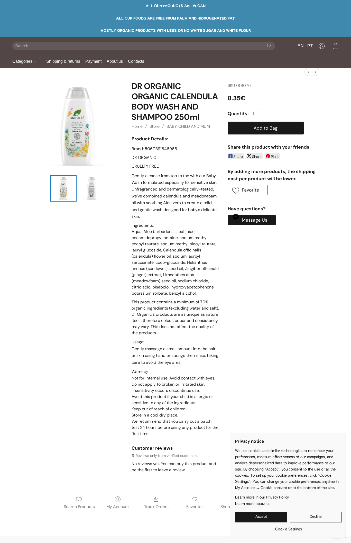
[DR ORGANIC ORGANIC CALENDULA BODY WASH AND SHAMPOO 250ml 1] (92, 188)
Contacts (136, 61)
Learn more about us (252, 504)
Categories (22, 61)
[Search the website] (269, 45)
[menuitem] (308, 72)
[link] (288, 527)
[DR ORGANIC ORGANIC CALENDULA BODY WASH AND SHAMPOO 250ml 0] (63, 188)
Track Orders (156, 506)
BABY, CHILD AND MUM (188, 126)
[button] (322, 46)
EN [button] (301, 46)
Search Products (79, 506)
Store (155, 126)
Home (137, 126)
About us (115, 61)
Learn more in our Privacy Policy (262, 497)
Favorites (195, 506)
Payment (93, 61)
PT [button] (310, 46)
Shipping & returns (63, 61)
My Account (117, 506)
